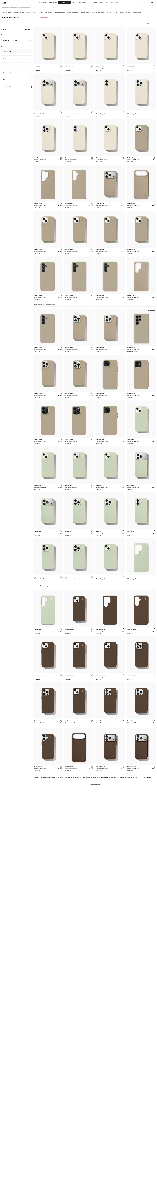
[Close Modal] (47, 22)
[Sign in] (142, 2)
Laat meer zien (95, 784)
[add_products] (61, 66)
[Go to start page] (4, 2)
